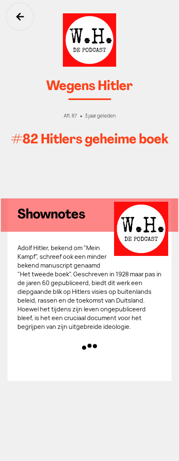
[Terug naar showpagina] (89, 40)
